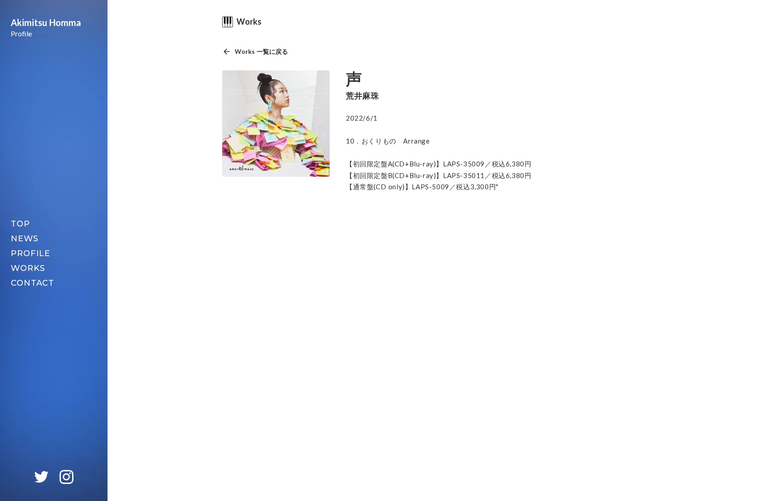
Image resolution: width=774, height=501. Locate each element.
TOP (20, 224)
